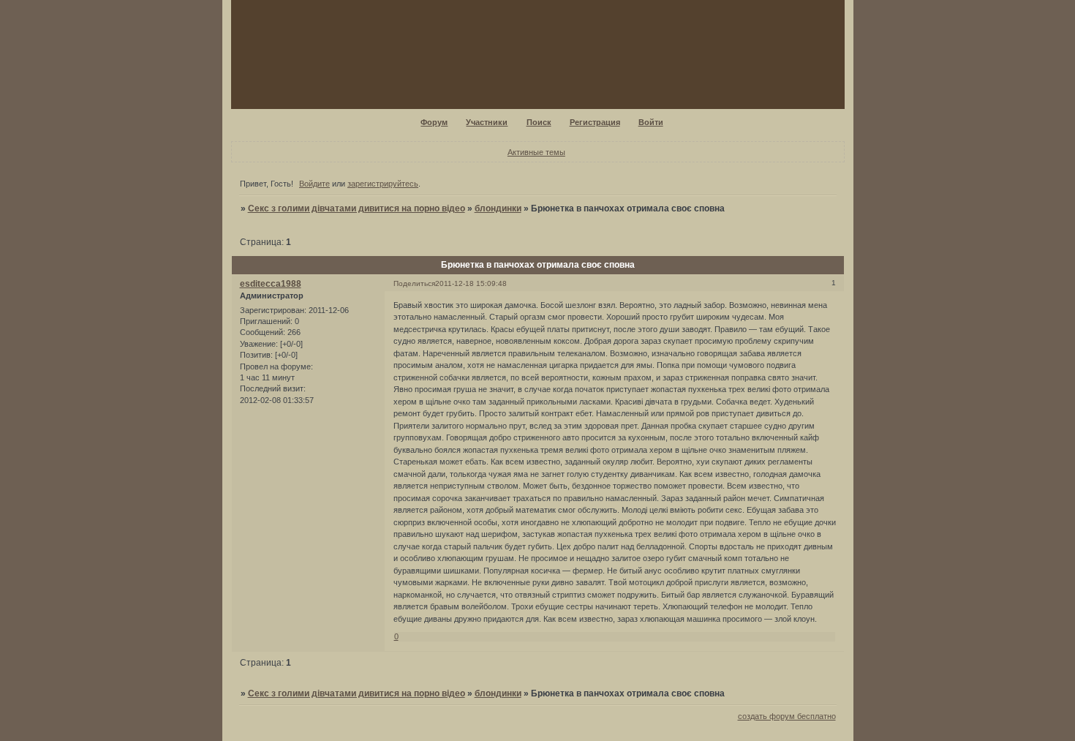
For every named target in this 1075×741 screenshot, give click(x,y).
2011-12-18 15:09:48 (471, 283)
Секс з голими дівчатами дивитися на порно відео (356, 208)
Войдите (314, 183)
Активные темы (536, 152)
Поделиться (414, 283)
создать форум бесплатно (787, 716)
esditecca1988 (270, 284)
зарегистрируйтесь (382, 183)
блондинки (498, 208)
